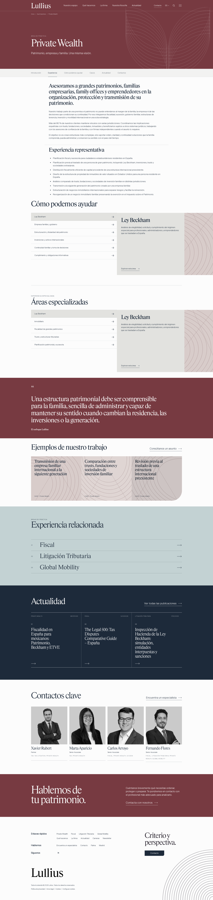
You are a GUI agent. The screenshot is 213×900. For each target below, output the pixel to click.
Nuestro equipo (71, 5)
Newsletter (107, 838)
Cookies (58, 889)
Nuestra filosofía (119, 5)
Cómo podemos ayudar (73, 73)
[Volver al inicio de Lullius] (47, 872)
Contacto (158, 5)
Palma (93, 845)
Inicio (32, 14)
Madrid (102, 845)
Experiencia (52, 73)
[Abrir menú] (180, 5)
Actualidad (136, 5)
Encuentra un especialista (67, 845)
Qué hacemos (88, 5)
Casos (92, 73)
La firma (103, 5)
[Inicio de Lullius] (41, 5)
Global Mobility (102, 834)
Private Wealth (62, 834)
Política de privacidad (38, 889)
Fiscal (73, 834)
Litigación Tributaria (86, 834)
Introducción (36, 73)
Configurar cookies (69, 889)
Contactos (122, 73)
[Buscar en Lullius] (174, 5)
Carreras (96, 838)
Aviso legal (50, 889)
